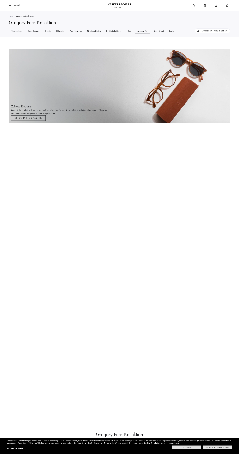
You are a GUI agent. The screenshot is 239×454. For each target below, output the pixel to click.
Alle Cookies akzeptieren (217, 447)
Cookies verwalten (15, 448)
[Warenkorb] (227, 5)
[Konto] (216, 5)
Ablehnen (186, 447)
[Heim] (119, 5)
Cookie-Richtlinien (152, 443)
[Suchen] (194, 5)
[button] (15, 5)
